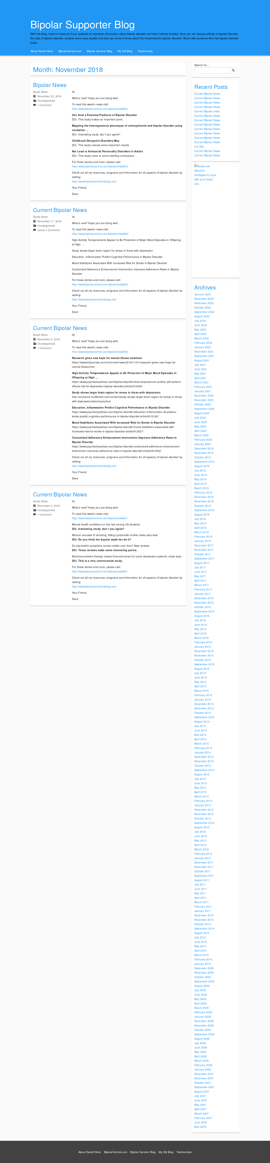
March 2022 (201, 338)
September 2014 (204, 717)
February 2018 (203, 536)
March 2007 (201, 1113)
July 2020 (200, 417)
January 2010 (202, 964)
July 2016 (200, 620)
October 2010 (202, 924)
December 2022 (204, 298)
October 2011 (202, 871)
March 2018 (201, 532)
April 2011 (200, 897)
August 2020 (202, 413)
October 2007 (202, 1082)
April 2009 (200, 1003)
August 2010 (202, 933)
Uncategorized (46, 100)
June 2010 (200, 942)
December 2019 (204, 448)
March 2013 (201, 796)
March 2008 (201, 1060)
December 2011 (204, 862)
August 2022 (202, 316)
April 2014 (200, 739)
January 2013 (202, 805)
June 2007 (200, 1100)
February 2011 (203, 906)
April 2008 (200, 1056)
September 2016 (204, 611)
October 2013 (202, 765)
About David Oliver (42, 51)
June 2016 (200, 624)
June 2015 (200, 677)
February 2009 (203, 1012)
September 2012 (204, 823)
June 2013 (200, 783)
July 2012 (200, 831)
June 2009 (200, 994)
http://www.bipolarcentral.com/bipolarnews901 (100, 518)
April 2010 (200, 950)
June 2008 (200, 1047)
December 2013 (204, 757)
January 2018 (202, 541)
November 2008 (204, 1025)
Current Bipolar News (60, 210)
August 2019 (202, 466)
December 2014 (204, 704)
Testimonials (145, 51)
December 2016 (204, 598)
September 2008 (204, 1034)
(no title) (199, 146)
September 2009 (204, 981)
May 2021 (200, 373)
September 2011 (204, 875)
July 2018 (200, 519)
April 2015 (200, 686)
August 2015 (202, 668)
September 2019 (204, 461)
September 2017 (204, 558)
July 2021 (200, 365)
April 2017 (200, 580)
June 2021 (200, 369)
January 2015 (202, 699)
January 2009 (202, 1016)
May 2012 (200, 840)
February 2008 (203, 1065)
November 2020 (204, 400)
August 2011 (202, 880)
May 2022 (200, 329)
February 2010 (203, 959)
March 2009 (201, 1008)
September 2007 (204, 1087)
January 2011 (202, 911)
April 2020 (200, 431)
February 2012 (203, 853)
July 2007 (200, 1096)
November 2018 (204, 501)
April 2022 (200, 334)
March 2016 (201, 638)
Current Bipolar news (207, 111)
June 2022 (200, 325)
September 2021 (204, 356)
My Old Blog (125, 51)
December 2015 (204, 651)
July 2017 (200, 567)
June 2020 (200, 422)
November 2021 (204, 351)
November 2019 (204, 453)
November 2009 (204, 972)
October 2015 (202, 660)
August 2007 (202, 1091)
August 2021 (202, 360)
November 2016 (204, 602)
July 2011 (200, 884)
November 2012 (204, 814)
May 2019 (200, 479)
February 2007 (203, 1118)
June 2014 (200, 730)
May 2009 (200, 999)
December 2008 (204, 1021)
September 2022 (204, 312)
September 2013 (204, 770)
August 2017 (202, 563)
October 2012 (202, 818)
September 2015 (204, 664)
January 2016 (202, 646)
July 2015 (200, 673)
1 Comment (44, 105)
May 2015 (200, 682)
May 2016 (200, 629)
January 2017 (202, 594)
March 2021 (201, 382)
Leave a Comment (48, 230)
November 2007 (204, 1078)
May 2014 (200, 734)
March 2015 (201, 690)
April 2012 (200, 845)
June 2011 (200, 889)
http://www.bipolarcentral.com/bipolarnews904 (100, 108)
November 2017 (204, 549)
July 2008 (200, 1043)
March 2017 (201, 585)
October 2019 (202, 457)
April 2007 (200, 1109)
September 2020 (204, 409)
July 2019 (200, 470)
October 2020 (202, 404)
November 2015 (204, 655)
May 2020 (200, 426)
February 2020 (203, 439)
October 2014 (202, 712)
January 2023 (202, 294)
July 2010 (200, 937)
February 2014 (203, 748)
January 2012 (202, 858)
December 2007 (204, 1074)
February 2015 (203, 695)
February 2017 (203, 589)
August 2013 (202, 774)
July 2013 (200, 779)
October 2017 (202, 554)
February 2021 (203, 387)
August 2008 (202, 1038)
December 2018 (204, 497)
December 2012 (204, 809)
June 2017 (200, 572)
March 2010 (201, 955)
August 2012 (202, 827)
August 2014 (202, 721)
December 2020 (204, 395)
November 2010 (204, 919)
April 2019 (200, 483)
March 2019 (201, 488)
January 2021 (202, 391)
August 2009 (202, 986)
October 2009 (202, 977)
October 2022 (202, 307)
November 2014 (204, 708)
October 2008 (202, 1030)
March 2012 (201, 849)
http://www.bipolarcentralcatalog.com (94, 181)
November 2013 (204, 761)
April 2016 (200, 633)
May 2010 (200, 946)
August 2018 (202, 514)
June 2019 (200, 475)
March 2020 (201, 435)
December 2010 (204, 915)
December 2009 (204, 968)
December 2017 (204, 545)
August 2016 (202, 616)
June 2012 (200, 836)
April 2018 (200, 527)
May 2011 (200, 893)
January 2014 (202, 752)
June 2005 (200, 1122)
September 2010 (204, 928)
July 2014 (200, 726)
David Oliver (40, 92)
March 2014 (201, 743)
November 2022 (204, 303)
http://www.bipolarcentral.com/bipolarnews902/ (100, 166)
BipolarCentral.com (70, 51)
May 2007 (200, 1104)
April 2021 (200, 378)
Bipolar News (50, 85)
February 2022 (203, 342)
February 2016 (203, 642)
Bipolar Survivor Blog (99, 51)
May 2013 (200, 787)
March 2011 (201, 902)
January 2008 (202, 1069)
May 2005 (200, 1126)
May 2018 (200, 523)
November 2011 (204, 867)
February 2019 (203, 492)
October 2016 (202, 607)
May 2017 (200, 576)
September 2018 (204, 510)
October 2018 (202, 505)
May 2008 (200, 1052)
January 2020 (202, 444)
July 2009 (200, 990)
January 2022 (202, 347)
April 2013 (200, 792)
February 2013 (203, 801)
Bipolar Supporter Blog (82, 24)
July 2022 (200, 320)
